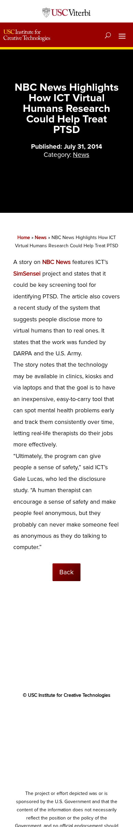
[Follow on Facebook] (39, 715)
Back (66, 572)
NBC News (56, 262)
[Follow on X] (52, 715)
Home (23, 237)
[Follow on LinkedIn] (80, 715)
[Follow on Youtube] (66, 715)
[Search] (108, 35)
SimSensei (27, 273)
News (81, 155)
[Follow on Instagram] (93, 715)
